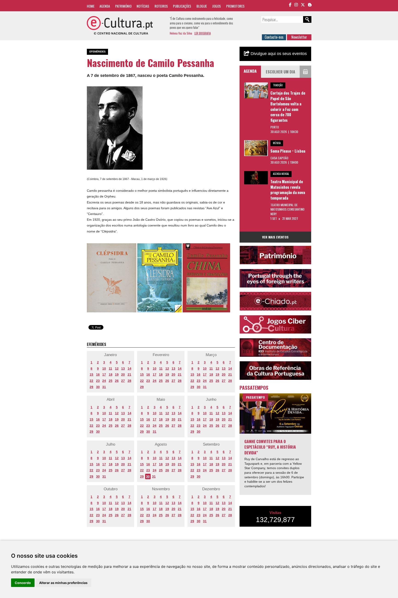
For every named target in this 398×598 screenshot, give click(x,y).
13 (123, 368)
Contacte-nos (274, 37)
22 (91, 381)
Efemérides (97, 51)
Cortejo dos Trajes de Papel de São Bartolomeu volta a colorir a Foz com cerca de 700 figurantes (287, 106)
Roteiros (161, 6)
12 (117, 368)
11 (110, 368)
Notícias (143, 6)
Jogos (216, 6)
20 (123, 374)
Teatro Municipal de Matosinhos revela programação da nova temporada (287, 190)
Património (123, 6)
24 (104, 381)
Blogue (201, 6)
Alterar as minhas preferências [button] (63, 583)
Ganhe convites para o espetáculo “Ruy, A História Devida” (270, 447)
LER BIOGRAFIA (202, 33)
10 (104, 368)
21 (129, 374)
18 (110, 374)
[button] (138, 90)
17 (104, 374)
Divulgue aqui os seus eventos (278, 53)
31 (104, 387)
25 (110, 381)
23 (98, 381)
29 (91, 387)
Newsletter (299, 37)
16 (98, 374)
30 (98, 387)
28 (129, 381)
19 (117, 374)
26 (117, 381)
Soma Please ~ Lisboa (287, 151)
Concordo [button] (23, 583)
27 (123, 381)
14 (129, 368)
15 (91, 374)
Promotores (235, 6)
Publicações (182, 6)
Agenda (105, 6)
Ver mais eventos (275, 237)
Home (90, 6)
